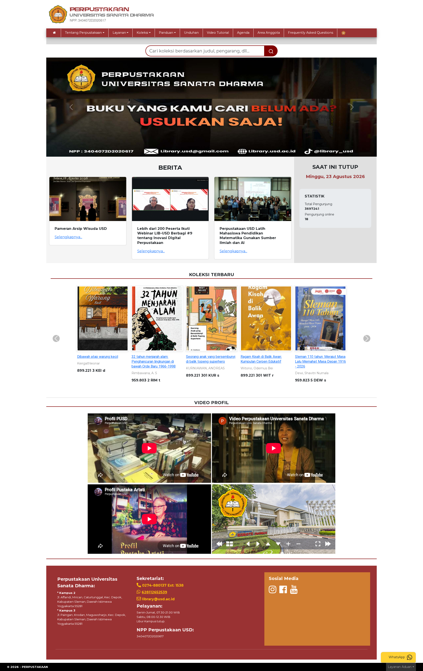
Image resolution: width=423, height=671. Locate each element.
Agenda (243, 33)
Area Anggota (269, 33)
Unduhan (191, 33)
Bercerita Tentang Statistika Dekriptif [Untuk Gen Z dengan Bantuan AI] (209, 361)
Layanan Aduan (400, 667)
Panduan (166, 33)
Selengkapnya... (68, 237)
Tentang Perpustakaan (83, 33)
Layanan (119, 33)
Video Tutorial (218, 33)
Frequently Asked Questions (310, 33)
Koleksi (142, 33)
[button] (71, 107)
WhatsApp (397, 657)
